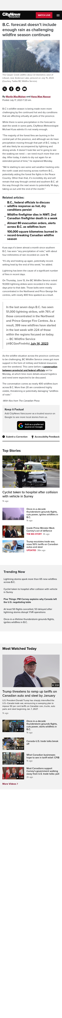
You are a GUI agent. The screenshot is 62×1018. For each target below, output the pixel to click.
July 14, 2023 (39, 343)
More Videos (9, 783)
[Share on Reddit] (18, 89)
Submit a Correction (17, 436)
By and (26, 96)
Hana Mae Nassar (41, 96)
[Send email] (24, 89)
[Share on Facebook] (11, 89)
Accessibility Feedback (47, 436)
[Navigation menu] (58, 15)
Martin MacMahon (16, 96)
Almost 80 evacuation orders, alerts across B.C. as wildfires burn (31, 225)
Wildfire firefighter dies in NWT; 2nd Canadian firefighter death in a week (32, 216)
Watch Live (44, 15)
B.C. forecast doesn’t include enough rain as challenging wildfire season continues (29, 29)
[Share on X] (4, 89)
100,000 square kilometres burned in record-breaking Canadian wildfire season (32, 235)
